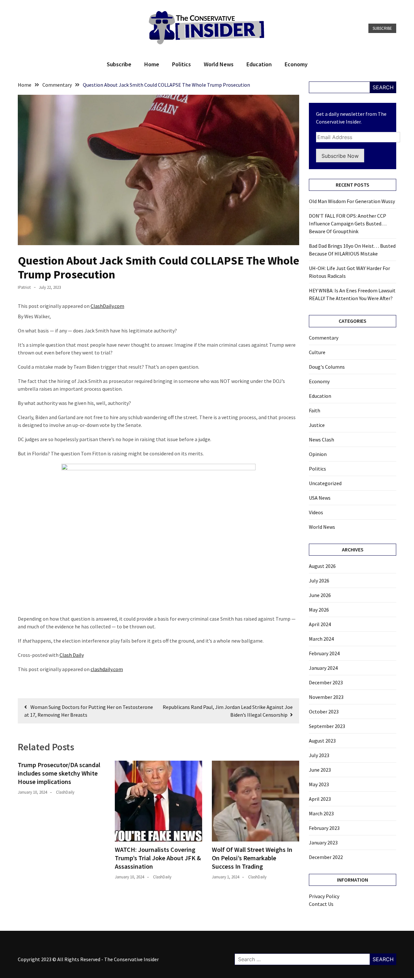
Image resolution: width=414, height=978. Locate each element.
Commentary (323, 337)
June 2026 (320, 595)
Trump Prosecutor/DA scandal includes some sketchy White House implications (59, 773)
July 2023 (319, 755)
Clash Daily (72, 655)
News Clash (321, 439)
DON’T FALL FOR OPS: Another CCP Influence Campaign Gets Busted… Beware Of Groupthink (348, 223)
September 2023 (327, 726)
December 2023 (326, 682)
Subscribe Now (340, 156)
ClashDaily (65, 792)
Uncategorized (325, 483)
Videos (316, 512)
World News (219, 64)
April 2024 (320, 624)
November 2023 (326, 697)
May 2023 (319, 784)
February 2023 (324, 828)
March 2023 (321, 813)
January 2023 (323, 842)
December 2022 (326, 857)
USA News (320, 497)
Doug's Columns (327, 367)
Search (383, 87)
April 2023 (320, 799)
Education (259, 64)
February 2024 (324, 653)
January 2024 (323, 668)
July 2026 (319, 580)
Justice (317, 425)
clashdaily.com (107, 669)
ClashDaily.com (107, 306)
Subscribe (382, 28)
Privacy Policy (324, 896)
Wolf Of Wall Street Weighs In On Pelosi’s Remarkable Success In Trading (252, 857)
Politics (181, 64)
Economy (296, 64)
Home (151, 64)
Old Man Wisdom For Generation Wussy (352, 201)
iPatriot (24, 287)
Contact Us (321, 904)
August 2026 (322, 566)
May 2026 (319, 609)
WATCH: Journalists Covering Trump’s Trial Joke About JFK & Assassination (158, 857)
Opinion (318, 454)
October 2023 (324, 711)
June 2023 (320, 769)
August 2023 (322, 740)
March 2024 (321, 639)
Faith (314, 410)
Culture (317, 352)
